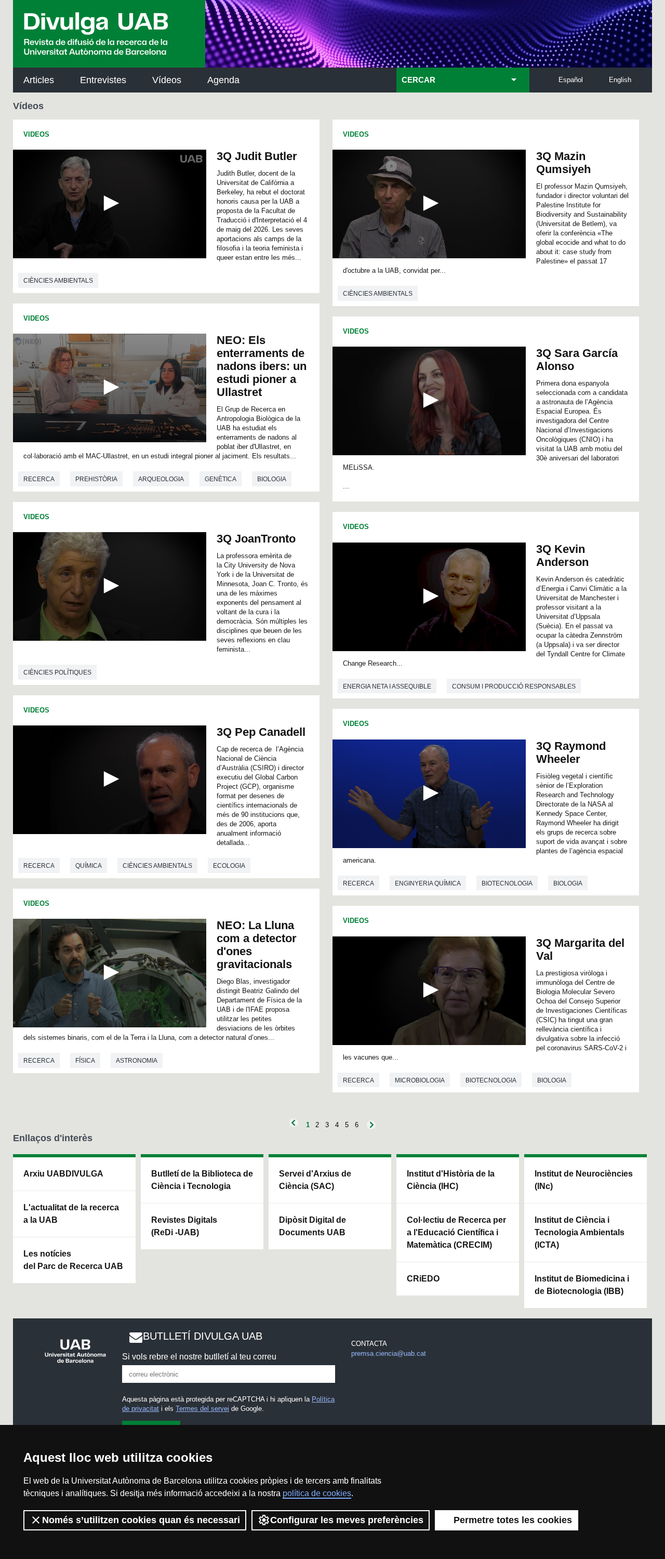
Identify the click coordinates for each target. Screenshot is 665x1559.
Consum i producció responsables (514, 686)
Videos (36, 134)
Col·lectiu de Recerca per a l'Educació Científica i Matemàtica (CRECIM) (456, 1232)
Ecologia (229, 865)
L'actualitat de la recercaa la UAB (71, 1213)
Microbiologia (420, 1080)
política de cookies (317, 1493)
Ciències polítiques (57, 672)
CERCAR (418, 80)
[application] (109, 204)
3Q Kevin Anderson (562, 556)
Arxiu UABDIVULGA (63, 1173)
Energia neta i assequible (387, 686)
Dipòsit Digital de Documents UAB (312, 1226)
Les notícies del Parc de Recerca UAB (73, 1260)
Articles (38, 80)
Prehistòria (96, 479)
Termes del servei (202, 1408)
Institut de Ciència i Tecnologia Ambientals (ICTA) (579, 1232)
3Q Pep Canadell (261, 731)
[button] (109, 203)
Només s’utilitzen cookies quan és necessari (141, 1520)
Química (88, 865)
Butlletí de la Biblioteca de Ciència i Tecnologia (202, 1180)
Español (570, 80)
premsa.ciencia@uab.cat (388, 1353)
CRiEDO (423, 1278)
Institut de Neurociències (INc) (584, 1180)
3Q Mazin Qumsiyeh (563, 163)
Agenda (223, 80)
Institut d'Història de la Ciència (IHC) (451, 1180)
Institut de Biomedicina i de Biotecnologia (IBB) (582, 1285)
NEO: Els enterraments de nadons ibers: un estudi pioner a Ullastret (262, 366)
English (620, 80)
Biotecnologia (507, 883)
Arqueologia (161, 479)
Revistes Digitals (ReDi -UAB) (184, 1226)
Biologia (271, 479)
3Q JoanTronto (256, 538)
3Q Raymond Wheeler (571, 752)
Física (85, 1060)
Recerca (39, 479)
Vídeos (166, 80)
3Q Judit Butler (257, 156)
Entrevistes (103, 80)
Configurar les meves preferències (346, 1520)
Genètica (220, 479)
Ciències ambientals (58, 280)
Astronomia (136, 1060)
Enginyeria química (428, 883)
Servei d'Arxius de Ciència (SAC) (315, 1180)
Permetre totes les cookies (513, 1520)
